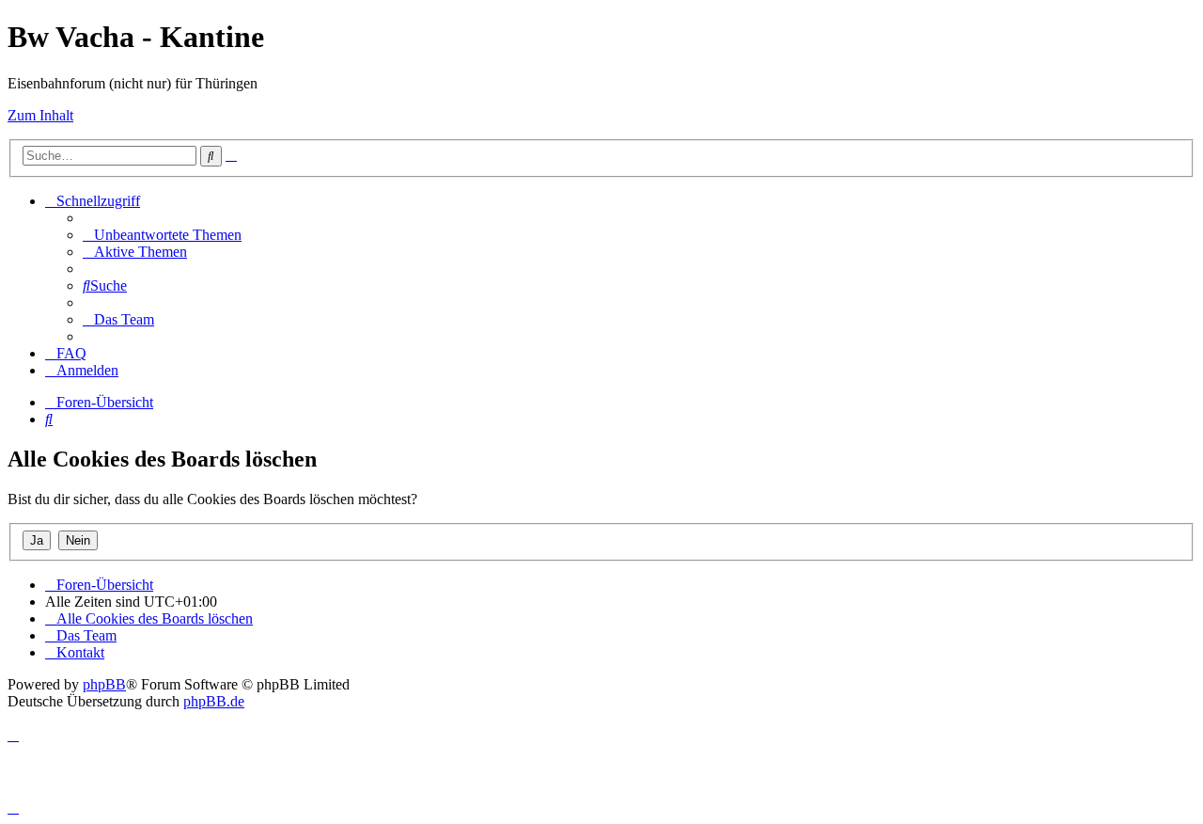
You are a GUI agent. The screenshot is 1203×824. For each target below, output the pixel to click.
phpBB (104, 684)
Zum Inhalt (40, 115)
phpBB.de (213, 701)
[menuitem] (162, 235)
